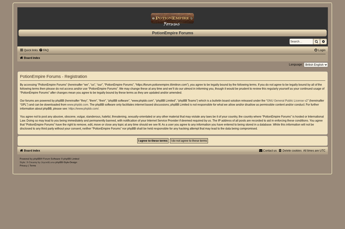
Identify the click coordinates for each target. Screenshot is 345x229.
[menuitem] (44, 50)
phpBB (37, 158)
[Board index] (173, 17)
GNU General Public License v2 (287, 100)
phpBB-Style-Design (66, 162)
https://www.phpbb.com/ (84, 108)
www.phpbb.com (77, 104)
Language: (296, 64)
